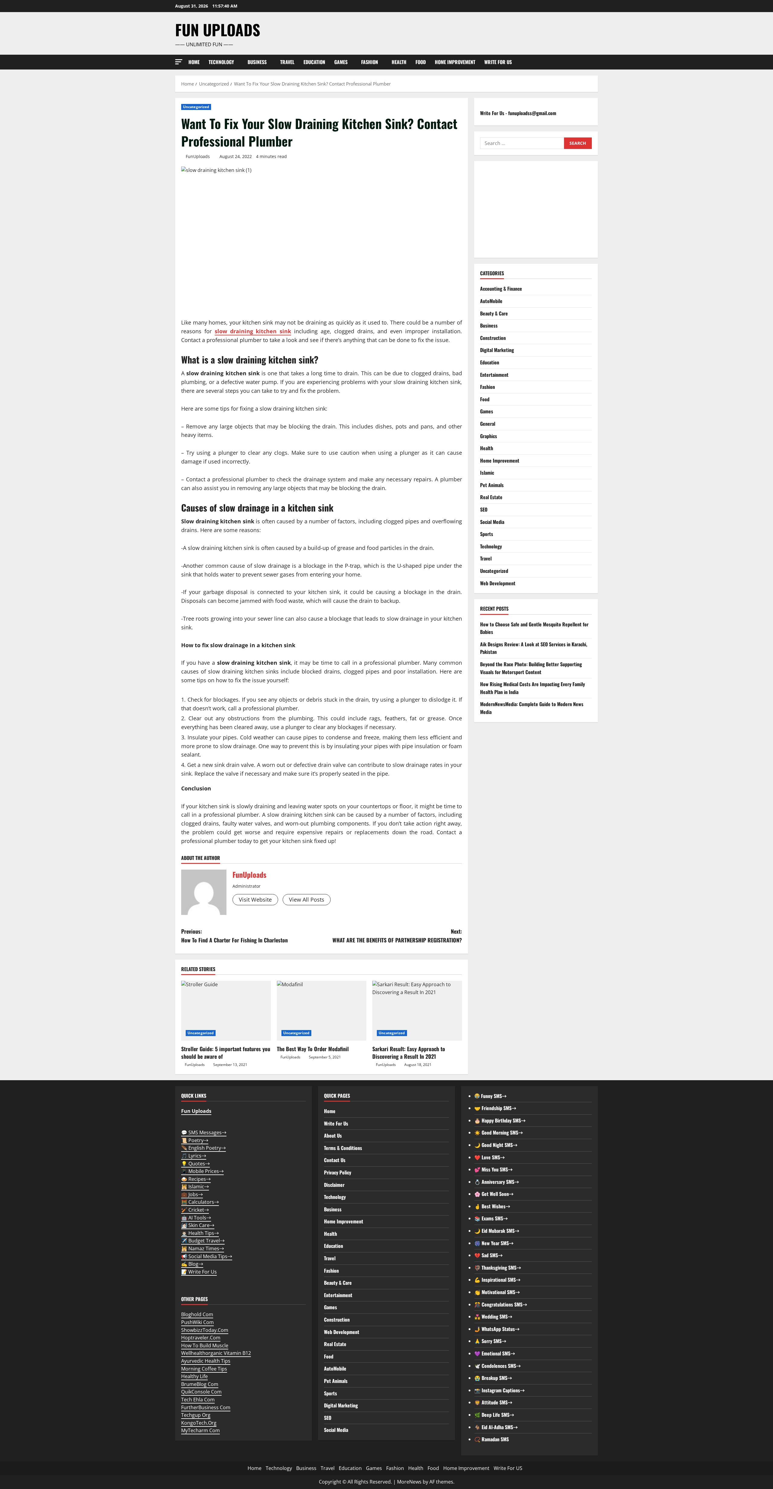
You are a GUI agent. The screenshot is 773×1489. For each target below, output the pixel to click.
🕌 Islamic (195, 1186)
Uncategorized (196, 106)
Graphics (488, 435)
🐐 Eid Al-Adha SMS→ (496, 1427)
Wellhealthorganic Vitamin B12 (216, 1353)
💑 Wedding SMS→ (493, 1316)
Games (341, 62)
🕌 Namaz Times (202, 1248)
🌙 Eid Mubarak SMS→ (496, 1230)
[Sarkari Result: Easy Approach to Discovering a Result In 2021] (417, 1011)
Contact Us (334, 1160)
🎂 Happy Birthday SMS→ (500, 1120)
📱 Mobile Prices (202, 1171)
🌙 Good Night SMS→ (496, 1144)
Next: (397, 935)
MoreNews (409, 1481)
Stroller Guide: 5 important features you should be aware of (225, 1052)
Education (314, 62)
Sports (486, 534)
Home (194, 62)
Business (257, 62)
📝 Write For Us (199, 1271)
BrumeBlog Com (199, 1384)
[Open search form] (596, 62)
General (487, 423)
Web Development (497, 582)
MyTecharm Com (200, 1430)
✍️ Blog (192, 1264)
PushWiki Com (197, 1322)
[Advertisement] (536, 209)
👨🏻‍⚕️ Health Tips (200, 1233)
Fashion (369, 62)
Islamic (487, 472)
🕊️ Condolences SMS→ (497, 1365)
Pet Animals (492, 484)
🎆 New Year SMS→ (494, 1243)
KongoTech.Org (199, 1423)
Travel (287, 62)
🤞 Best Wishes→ (492, 1206)
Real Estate (491, 497)
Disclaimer (334, 1184)
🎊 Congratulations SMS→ (500, 1304)
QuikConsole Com (201, 1391)
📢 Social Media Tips (206, 1256)
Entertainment (494, 374)
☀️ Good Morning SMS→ (498, 1132)
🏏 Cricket (195, 1209)
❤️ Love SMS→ (489, 1157)
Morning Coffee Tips (204, 1368)
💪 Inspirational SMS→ (497, 1279)
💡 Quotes (195, 1163)
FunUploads (198, 156)
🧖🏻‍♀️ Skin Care (197, 1225)
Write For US (498, 62)
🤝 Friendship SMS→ (495, 1108)
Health (399, 62)
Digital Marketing (497, 350)
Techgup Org (195, 1415)
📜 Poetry (194, 1140)
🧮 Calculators (200, 1202)
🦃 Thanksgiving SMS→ (497, 1267)
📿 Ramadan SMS (491, 1439)
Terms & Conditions (343, 1147)
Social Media (492, 521)
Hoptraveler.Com (200, 1337)
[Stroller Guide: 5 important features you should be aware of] (226, 1011)
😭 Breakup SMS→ (493, 1377)
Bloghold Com (197, 1314)
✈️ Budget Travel (203, 1240)
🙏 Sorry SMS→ (490, 1341)
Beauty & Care (494, 313)
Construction (493, 337)
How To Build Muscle (204, 1345)
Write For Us (336, 1123)
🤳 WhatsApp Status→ (497, 1328)
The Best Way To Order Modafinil (313, 1049)
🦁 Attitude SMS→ (493, 1402)
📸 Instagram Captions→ (499, 1390)
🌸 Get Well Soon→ (494, 1193)
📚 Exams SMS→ (491, 1218)
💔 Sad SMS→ (488, 1255)
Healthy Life (194, 1376)
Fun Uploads (217, 29)
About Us (333, 1135)
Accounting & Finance (501, 288)
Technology (221, 62)
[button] (178, 61)
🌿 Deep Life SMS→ (494, 1414)
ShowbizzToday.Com (204, 1330)
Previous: (234, 935)
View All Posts (306, 899)
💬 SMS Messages (203, 1132)
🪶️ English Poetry (203, 1148)
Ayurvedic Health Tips (205, 1361)
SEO (483, 509)
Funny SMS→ (493, 1096)
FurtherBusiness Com (205, 1407)
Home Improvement (455, 62)
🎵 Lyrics (193, 1155)
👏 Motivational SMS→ (497, 1292)
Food (420, 62)
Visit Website (255, 899)
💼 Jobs (192, 1194)
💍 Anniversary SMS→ (496, 1181)
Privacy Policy (337, 1172)
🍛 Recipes (196, 1179)
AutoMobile (491, 300)
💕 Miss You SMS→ (493, 1169)
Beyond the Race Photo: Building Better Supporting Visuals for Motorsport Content (531, 667)
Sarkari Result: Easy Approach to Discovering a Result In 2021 (408, 1052)
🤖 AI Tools (196, 1217)
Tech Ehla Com (198, 1399)
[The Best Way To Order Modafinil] (322, 1011)
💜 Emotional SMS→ (494, 1353)
